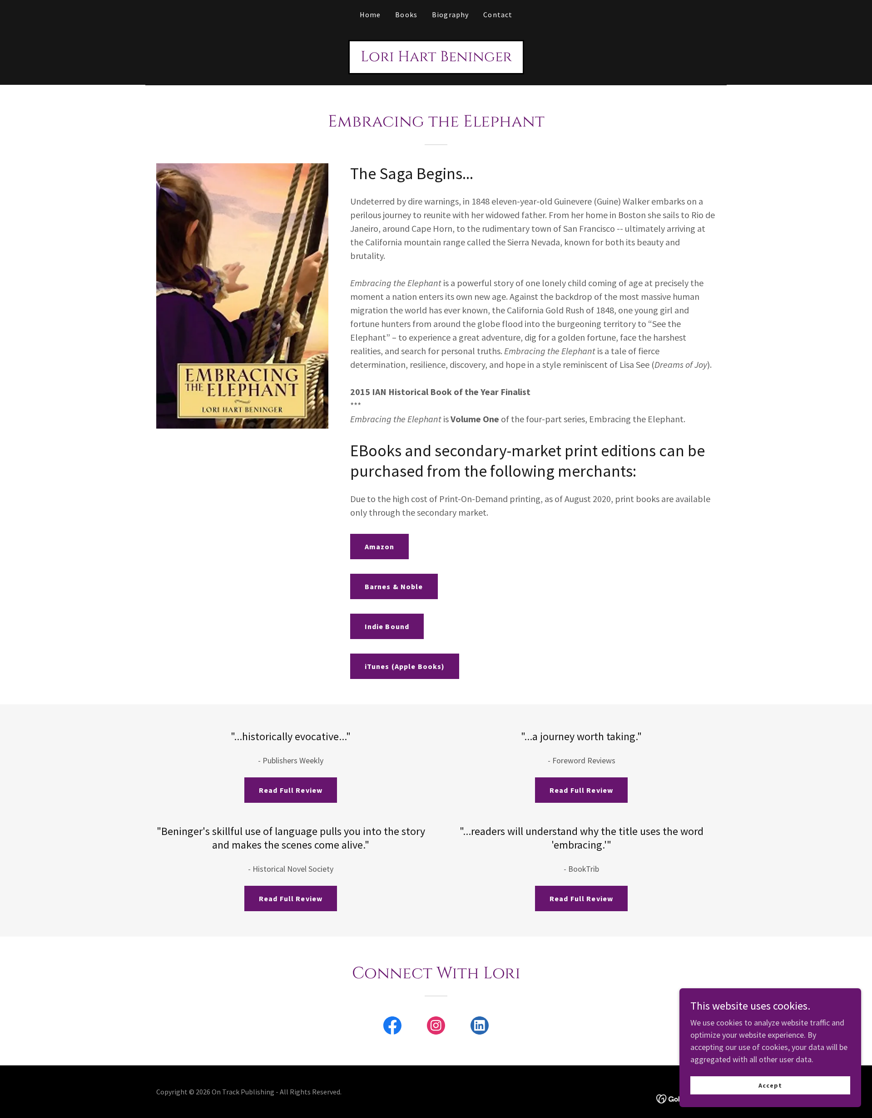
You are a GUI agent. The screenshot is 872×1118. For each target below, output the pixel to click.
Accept (770, 1085)
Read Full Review (290, 790)
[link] (436, 58)
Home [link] (370, 14)
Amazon (380, 546)
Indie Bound (387, 626)
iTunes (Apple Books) (405, 666)
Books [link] (406, 14)
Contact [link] (497, 14)
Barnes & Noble (394, 586)
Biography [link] (450, 14)
